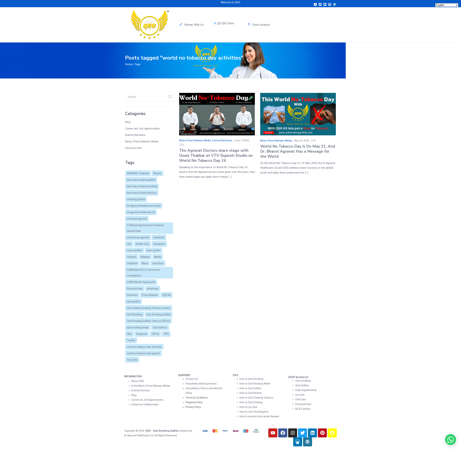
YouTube (132, 359)
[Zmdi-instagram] (329, 4)
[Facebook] (282, 432)
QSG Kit (166, 295)
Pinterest (132, 295)
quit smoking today (138, 327)
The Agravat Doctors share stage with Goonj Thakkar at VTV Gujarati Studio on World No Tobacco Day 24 (216, 155)
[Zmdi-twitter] (320, 4)
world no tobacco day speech (143, 353)
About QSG (137, 381)
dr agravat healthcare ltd (141, 212)
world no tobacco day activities (144, 346)
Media (157, 256)
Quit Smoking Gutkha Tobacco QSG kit (148, 321)
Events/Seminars (135, 135)
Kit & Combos (302, 408)
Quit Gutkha (302, 385)
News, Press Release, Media (141, 141)
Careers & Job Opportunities (147, 399)
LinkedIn (131, 256)
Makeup (145, 256)
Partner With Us (193, 24)
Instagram (159, 243)
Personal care (135, 288)
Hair (129, 243)
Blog (127, 122)
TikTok (155, 333)
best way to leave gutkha (141, 179)
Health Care (142, 243)
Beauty (157, 173)
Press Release (150, 295)
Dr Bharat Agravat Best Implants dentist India (145, 228)
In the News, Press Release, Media (150, 385)
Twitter (131, 340)
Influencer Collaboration (144, 404)
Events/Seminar (140, 390)
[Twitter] (302, 432)
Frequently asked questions (201, 383)
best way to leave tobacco (141, 192)
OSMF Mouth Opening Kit (141, 282)
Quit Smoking (134, 314)
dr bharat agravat (137, 218)
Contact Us (191, 378)
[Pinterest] (322, 432)
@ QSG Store (226, 23)
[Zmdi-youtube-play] (324, 4)
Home (128, 64)
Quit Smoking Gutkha (159, 314)
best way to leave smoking (142, 186)
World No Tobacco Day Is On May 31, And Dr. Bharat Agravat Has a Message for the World (297, 151)
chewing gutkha (136, 199)
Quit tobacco (160, 327)
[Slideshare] (297, 441)
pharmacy (152, 288)
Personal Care (133, 148)
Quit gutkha (133, 301)
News (145, 263)
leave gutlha (153, 250)
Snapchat (141, 333)
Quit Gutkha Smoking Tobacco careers (148, 308)
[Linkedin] (334, 4)
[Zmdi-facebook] (315, 4)
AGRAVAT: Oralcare (138, 173)
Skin (129, 333)
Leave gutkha (134, 250)
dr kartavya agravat (138, 237)
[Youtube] (272, 432)
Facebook (158, 237)
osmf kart (158, 263)
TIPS (166, 333)
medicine (132, 263)
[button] (450, 439)
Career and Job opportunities (142, 128)
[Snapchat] (332, 432)
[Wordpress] (307, 441)
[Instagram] (292, 432)
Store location (261, 24)
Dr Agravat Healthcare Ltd (139, 435)
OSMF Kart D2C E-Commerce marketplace (143, 272)
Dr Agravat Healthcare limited (143, 205)
